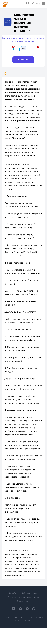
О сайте (13, 593)
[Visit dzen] (27, 609)
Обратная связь (30, 593)
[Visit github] (33, 609)
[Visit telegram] (20, 609)
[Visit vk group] (13, 609)
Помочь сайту (23, 601)
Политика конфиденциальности (23, 597)
